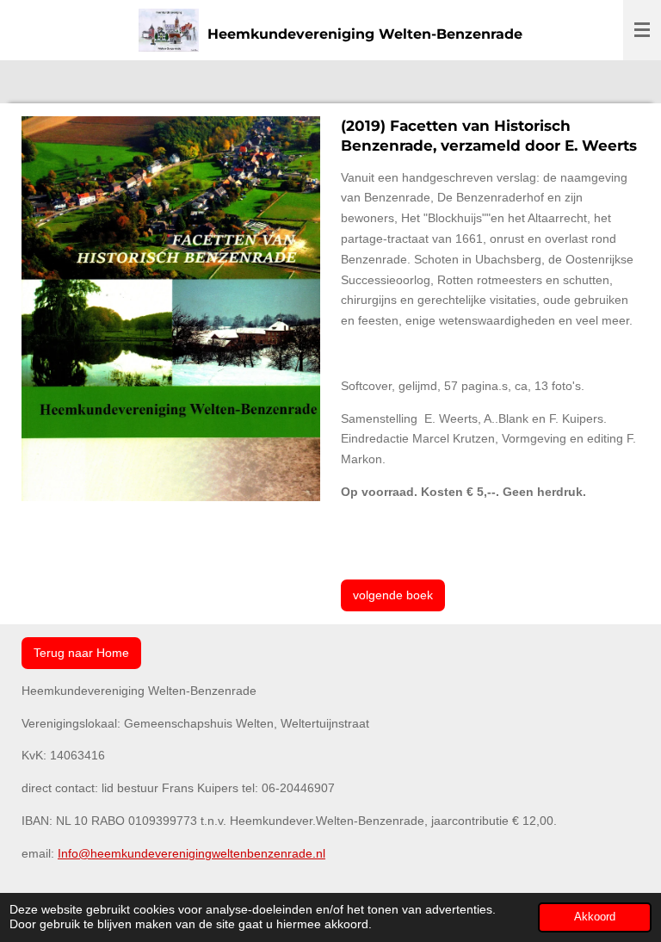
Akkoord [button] (594, 917)
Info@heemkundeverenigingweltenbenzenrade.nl (191, 853)
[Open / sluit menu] (642, 30)
